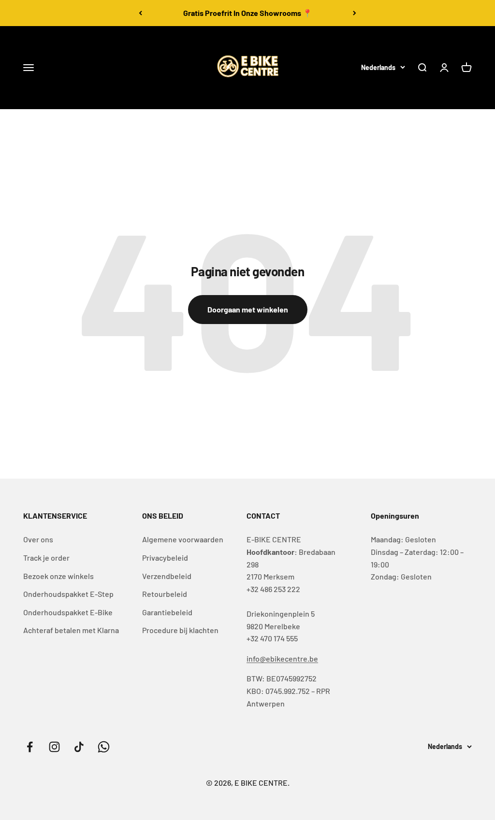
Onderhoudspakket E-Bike (68, 612)
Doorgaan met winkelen (247, 309)
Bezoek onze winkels (58, 575)
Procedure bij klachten (180, 630)
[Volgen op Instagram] (54, 746)
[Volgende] (354, 13)
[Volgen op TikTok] (79, 746)
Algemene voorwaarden (182, 539)
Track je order (46, 557)
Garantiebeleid (167, 612)
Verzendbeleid (166, 575)
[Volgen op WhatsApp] (103, 746)
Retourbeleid (164, 593)
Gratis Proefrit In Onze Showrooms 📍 (247, 12)
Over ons (38, 539)
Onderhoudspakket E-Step (68, 593)
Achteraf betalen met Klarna (71, 630)
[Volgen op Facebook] (29, 746)
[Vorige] (140, 13)
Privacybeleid (165, 557)
